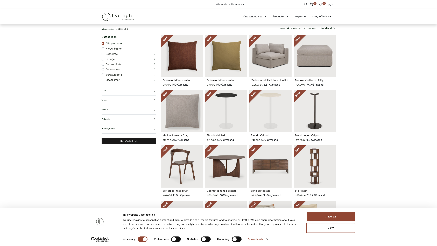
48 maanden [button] (295, 28)
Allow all (331, 216)
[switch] (176, 239)
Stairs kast (301, 191)
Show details (255, 239)
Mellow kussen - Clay (175, 135)
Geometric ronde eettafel (222, 191)
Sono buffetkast (260, 191)
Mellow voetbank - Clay (309, 80)
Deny (331, 227)
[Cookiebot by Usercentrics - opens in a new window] (100, 239)
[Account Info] (330, 4)
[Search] (305, 4)
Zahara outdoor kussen (176, 80)
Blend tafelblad (216, 135)
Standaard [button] (326, 28)
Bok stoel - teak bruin (175, 191)
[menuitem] (300, 16)
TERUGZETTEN (128, 141)
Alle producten (114, 43)
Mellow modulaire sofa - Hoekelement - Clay (270, 80)
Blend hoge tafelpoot (308, 135)
